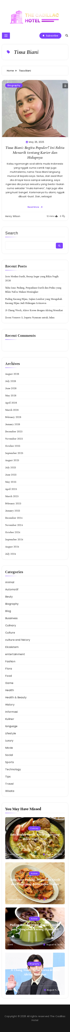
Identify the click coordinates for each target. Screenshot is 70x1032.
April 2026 (11, 402)
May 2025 (10, 481)
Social (9, 755)
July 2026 (10, 381)
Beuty (9, 597)
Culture (10, 633)
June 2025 (11, 474)
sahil (10, 944)
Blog (8, 611)
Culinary (10, 625)
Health (9, 690)
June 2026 (11, 388)
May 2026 (10, 395)
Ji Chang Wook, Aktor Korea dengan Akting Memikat (34, 310)
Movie (9, 748)
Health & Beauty (16, 697)
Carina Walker (15, 854)
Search (11, 233)
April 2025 (11, 489)
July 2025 (10, 467)
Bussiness (11, 618)
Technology (13, 769)
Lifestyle (10, 733)
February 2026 (13, 417)
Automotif (12, 589)
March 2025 (12, 496)
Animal (9, 582)
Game (9, 683)
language (11, 726)
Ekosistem (12, 647)
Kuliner (9, 719)
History (9, 704)
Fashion (10, 661)
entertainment (15, 654)
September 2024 (14, 539)
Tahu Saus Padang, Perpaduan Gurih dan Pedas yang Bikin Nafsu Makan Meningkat (35, 884)
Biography (13, 85)
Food (8, 676)
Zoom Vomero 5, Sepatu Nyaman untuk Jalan (29, 317)
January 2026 (12, 424)
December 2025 (13, 431)
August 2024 (12, 546)
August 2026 (12, 373)
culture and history (17, 640)
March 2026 (12, 409)
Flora (8, 668)
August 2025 (12, 460)
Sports (9, 762)
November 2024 (14, 525)
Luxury (9, 740)
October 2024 (12, 532)
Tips (8, 776)
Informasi (11, 712)
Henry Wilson (12, 216)
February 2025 (13, 503)
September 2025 (14, 453)
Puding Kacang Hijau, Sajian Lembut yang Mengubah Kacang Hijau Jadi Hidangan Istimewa (35, 929)
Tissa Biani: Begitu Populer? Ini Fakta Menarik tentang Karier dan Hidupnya (35, 152)
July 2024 (10, 553)
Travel (9, 784)
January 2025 (12, 510)
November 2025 (14, 438)
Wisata (9, 791)
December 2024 (13, 517)
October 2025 (12, 445)
